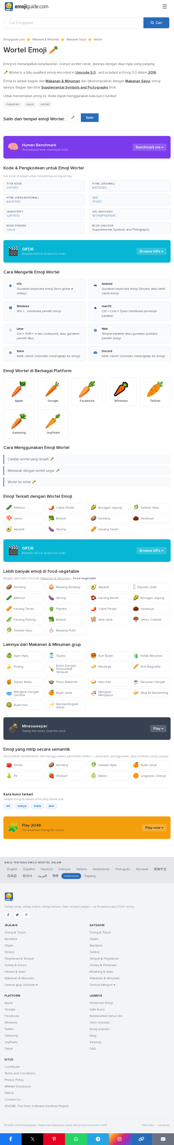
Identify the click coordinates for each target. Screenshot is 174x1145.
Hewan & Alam (15, 972)
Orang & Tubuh (15, 932)
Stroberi (58, 776)
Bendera (11, 939)
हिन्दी (55, 876)
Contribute (12, 1067)
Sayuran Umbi (145, 587)
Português (123, 869)
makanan (12, 104)
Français (65, 869)
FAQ (93, 1049)
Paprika (57, 609)
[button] (44, 186)
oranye (22, 806)
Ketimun (15, 508)
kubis (37, 806)
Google (10, 1009)
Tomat (14, 765)
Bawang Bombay (64, 587)
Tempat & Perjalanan (104, 958)
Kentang (100, 518)
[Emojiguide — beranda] (9, 896)
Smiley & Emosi (16, 965)
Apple (9, 1003)
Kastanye (143, 518)
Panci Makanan (63, 682)
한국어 (27, 876)
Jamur (14, 518)
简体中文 (160, 869)
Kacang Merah (104, 598)
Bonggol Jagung (106, 508)
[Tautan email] (163, 1139)
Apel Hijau (17, 656)
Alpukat (15, 529)
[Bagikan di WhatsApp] (76, 1139)
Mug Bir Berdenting (150, 693)
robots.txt (163, 1125)
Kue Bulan (101, 656)
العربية (42, 876)
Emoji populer (99, 1029)
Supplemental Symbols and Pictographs (120, 229)
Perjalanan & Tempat (19, 958)
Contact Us (12, 1099)
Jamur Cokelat (147, 620)
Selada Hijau (146, 508)
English (12, 869)
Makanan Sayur (76, 39)
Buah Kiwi (17, 705)
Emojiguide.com (14, 39)
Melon (98, 776)
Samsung (11, 1036)
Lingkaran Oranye (149, 776)
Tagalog (90, 876)
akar (51, 806)
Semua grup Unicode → (21, 985)
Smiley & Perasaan (103, 965)
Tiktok (9, 1049)
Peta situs (148, 1125)
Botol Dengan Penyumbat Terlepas (62, 669)
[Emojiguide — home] (26, 6)
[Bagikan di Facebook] (11, 1139)
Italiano (82, 869)
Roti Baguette (147, 667)
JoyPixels (11, 1042)
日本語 (12, 876)
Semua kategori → (102, 985)
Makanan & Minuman (45, 39)
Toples (56, 656)
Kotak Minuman (147, 656)
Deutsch (47, 869)
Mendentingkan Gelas (63, 705)
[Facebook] (8, 914)
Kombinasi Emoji (101, 1003)
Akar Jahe (101, 620)
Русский (142, 869)
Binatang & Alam (101, 972)
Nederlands (101, 869)
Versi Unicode (100, 1022)
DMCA (9, 1093)
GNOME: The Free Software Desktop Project (36, 1106)
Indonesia (71, 876)
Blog (93, 1036)
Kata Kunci (97, 1009)
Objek (9, 945)
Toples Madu (19, 682)
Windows (11, 1022)
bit (8, 806)
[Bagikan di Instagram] (119, 1139)
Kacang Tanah (104, 529)
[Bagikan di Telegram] (98, 1139)
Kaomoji (95, 1042)
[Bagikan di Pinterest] (54, 1139)
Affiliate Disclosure (18, 1086)
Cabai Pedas (61, 508)
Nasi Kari (100, 682)
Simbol (9, 952)
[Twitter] (17, 914)
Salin (90, 118)
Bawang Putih (62, 630)
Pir (11, 776)
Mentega (100, 667)
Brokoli (57, 518)
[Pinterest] (26, 914)
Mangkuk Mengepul (101, 693)
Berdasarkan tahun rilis (106, 1016)
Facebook (12, 1016)
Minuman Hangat (149, 682)
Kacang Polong (21, 620)
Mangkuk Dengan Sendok (22, 693)
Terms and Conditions (20, 1073)
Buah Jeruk (60, 693)
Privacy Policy (14, 1080)
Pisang (14, 667)
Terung (57, 529)
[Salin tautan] (141, 1139)
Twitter (9, 1029)
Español (29, 869)
